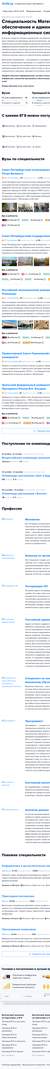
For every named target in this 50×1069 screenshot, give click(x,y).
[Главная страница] (7, 3)
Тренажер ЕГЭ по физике (12, 1051)
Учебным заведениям (11, 1065)
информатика (41, 126)
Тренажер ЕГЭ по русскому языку (13, 1023)
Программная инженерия (19, 929)
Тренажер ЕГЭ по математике (9, 1029)
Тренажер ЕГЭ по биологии (13, 1041)
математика (10, 126)
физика (38, 136)
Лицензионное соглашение (33, 1065)
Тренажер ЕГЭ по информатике (9, 1046)
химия (38, 147)
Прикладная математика (18, 896)
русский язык (25, 126)
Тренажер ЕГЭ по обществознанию (9, 1036)
